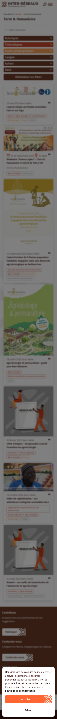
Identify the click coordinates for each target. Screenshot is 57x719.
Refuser (28, 710)
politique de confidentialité (20, 690)
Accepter (25, 699)
